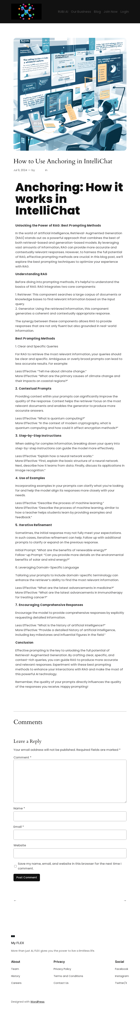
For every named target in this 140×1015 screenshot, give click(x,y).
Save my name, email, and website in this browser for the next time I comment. (69, 866)
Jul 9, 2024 (20, 170)
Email (18, 826)
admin (40, 170)
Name (19, 808)
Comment (22, 757)
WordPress (37, 1002)
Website (19, 845)
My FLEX (17, 943)
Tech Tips (54, 170)
